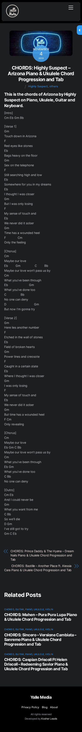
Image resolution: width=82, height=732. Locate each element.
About (54, 707)
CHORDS (9, 609)
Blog (45, 707)
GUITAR (19, 609)
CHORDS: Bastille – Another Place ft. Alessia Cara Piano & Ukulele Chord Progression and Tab (38, 568)
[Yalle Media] (12, 15)
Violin (49, 609)
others (53, 86)
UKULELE (39, 609)
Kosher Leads (49, 718)
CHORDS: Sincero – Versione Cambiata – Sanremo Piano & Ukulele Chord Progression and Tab (40, 639)
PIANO (28, 609)
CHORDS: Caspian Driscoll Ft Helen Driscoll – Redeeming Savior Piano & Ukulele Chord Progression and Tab (36, 664)
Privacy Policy (30, 707)
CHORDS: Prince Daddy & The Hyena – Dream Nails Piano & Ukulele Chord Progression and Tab (42, 555)
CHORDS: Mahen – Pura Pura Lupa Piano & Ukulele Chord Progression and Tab (40, 617)
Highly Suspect (38, 86)
